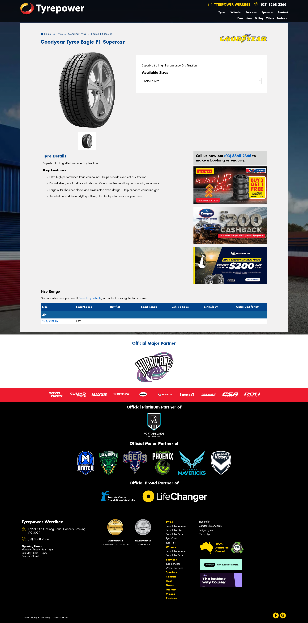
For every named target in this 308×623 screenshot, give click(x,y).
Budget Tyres (206, 530)
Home (47, 34)
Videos (270, 18)
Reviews (282, 18)
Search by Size (174, 530)
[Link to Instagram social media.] (283, 616)
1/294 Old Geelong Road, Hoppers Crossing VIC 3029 (57, 531)
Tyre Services (173, 563)
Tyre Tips (170, 542)
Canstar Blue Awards (210, 526)
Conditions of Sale (60, 617)
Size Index (204, 521)
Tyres (221, 12)
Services (251, 12)
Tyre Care (171, 538)
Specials (267, 12)
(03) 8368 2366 (273, 4)
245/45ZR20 (50, 321)
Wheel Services (174, 568)
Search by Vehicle (176, 526)
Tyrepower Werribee (231, 4)
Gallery (259, 18)
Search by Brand (175, 534)
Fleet (240, 18)
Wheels (235, 12)
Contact (283, 12)
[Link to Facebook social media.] (276, 616)
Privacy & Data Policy (40, 617)
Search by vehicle (90, 298)
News (249, 18)
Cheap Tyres (205, 534)
